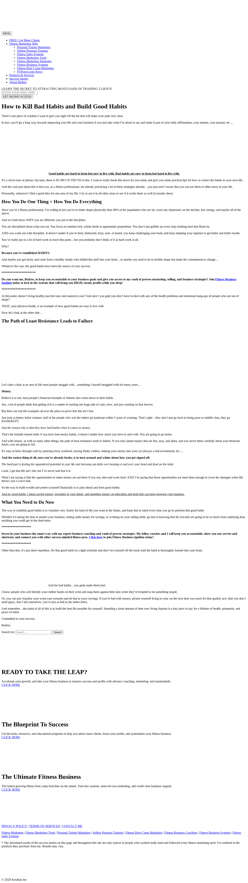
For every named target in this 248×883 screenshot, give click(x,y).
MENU (7, 34)
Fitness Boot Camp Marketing (35, 68)
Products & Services (21, 75)
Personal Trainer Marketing (33, 47)
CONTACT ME (72, 826)
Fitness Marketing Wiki (23, 43)
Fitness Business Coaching (180, 832)
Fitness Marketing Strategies (34, 61)
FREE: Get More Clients (24, 40)
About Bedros (18, 82)
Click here (95, 537)
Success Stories (18, 78)
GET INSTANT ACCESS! (17, 96)
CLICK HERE (11, 684)
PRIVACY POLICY (14, 826)
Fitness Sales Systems (30, 54)
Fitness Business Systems (32, 64)
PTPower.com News (29, 71)
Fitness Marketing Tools (31, 57)
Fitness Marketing (12, 832)
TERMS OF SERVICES (44, 826)
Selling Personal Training (32, 50)
